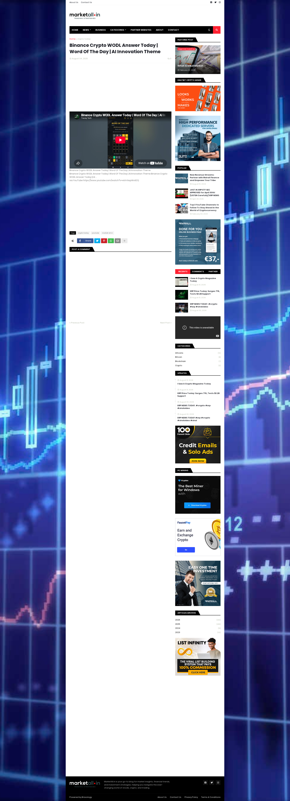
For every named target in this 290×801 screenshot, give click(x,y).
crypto (198, 365)
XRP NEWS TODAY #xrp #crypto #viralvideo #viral (193, 419)
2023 (198, 632)
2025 (198, 624)
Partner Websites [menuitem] (141, 29)
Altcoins (198, 352)
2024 (198, 628)
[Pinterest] (104, 240)
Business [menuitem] (100, 29)
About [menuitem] (159, 29)
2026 (198, 619)
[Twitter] (97, 240)
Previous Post (77, 322)
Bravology (87, 797)
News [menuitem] (86, 29)
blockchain (198, 361)
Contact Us (86, 2)
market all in (107, 233)
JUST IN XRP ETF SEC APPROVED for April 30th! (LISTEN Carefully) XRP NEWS (204, 193)
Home (72, 38)
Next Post (165, 322)
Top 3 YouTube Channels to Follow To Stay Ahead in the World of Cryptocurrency (204, 207)
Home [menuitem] (75, 29)
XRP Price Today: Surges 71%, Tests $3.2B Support (205, 292)
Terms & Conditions (211, 797)
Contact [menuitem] (173, 29)
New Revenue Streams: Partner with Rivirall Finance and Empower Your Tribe (204, 178)
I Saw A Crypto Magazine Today (203, 279)
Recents (182, 271)
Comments (198, 271)
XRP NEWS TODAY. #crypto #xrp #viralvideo (203, 305)
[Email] (118, 240)
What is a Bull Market (190, 66)
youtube (95, 233)
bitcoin (198, 357)
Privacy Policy (191, 797)
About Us (73, 2)
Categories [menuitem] (117, 29)
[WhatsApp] (111, 240)
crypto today (83, 38)
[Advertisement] (166, 15)
